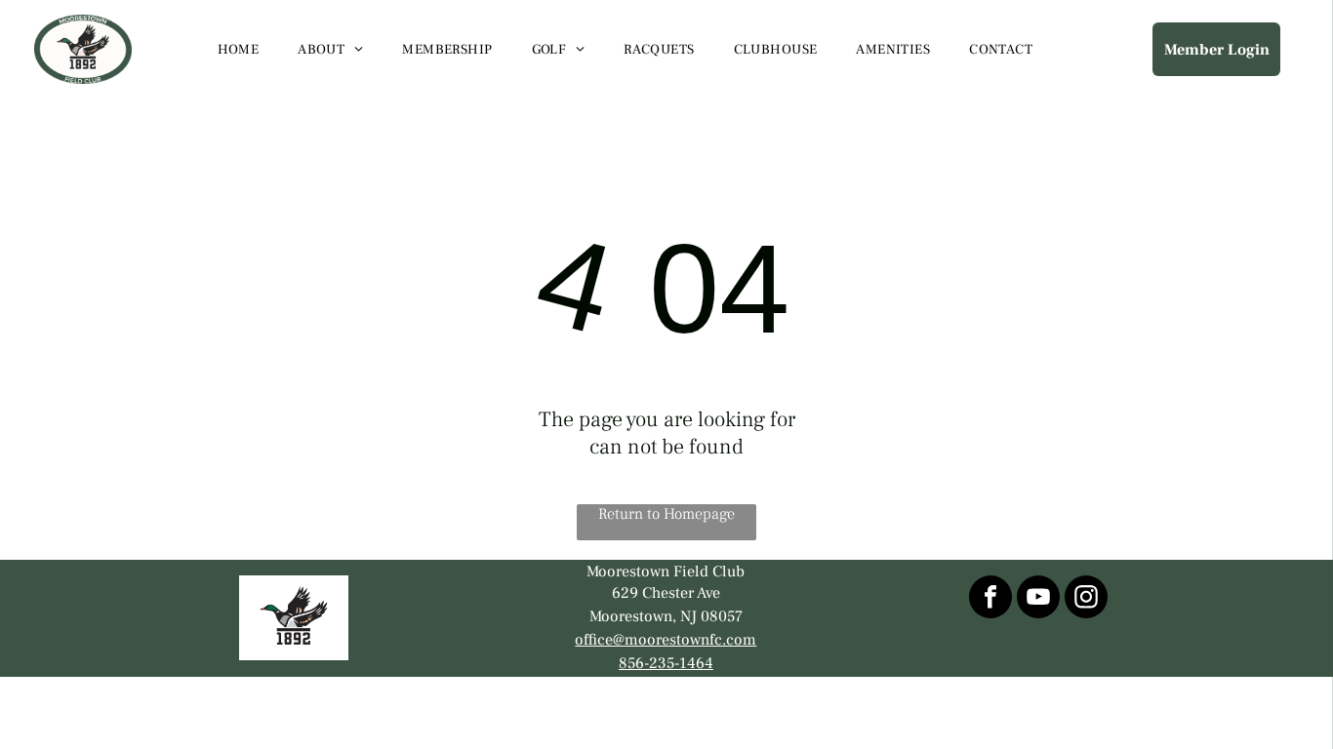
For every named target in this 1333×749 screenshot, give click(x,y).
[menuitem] (238, 49)
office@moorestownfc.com (665, 640)
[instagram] (1086, 599)
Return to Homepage (666, 514)
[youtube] (1038, 599)
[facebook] (990, 599)
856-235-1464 (666, 663)
